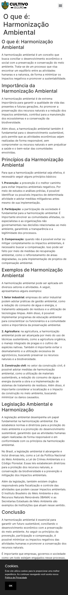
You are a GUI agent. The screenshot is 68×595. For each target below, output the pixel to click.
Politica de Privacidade (16, 577)
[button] (60, 5)
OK (10, 585)
